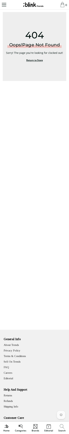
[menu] (4, 4)
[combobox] (62, 428)
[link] (62, 427)
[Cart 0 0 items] (62, 5)
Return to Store (34, 60)
